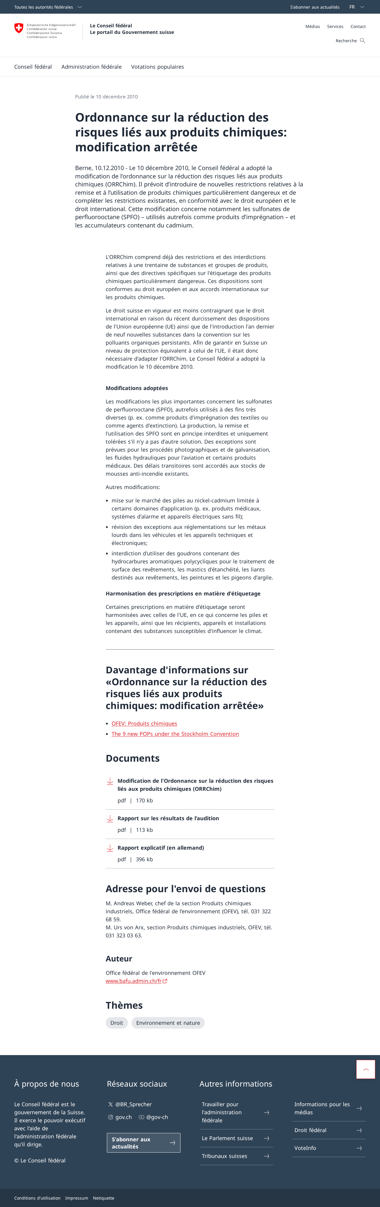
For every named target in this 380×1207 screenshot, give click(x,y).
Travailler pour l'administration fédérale (222, 1112)
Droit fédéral (310, 1130)
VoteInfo (305, 1147)
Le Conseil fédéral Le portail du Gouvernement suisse (132, 28)
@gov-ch (157, 1116)
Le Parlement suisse (227, 1138)
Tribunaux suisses (224, 1155)
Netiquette (103, 1198)
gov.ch (123, 1116)
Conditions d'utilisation (37, 1198)
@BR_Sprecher (133, 1104)
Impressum (76, 1198)
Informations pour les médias (322, 1108)
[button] (33, 66)
